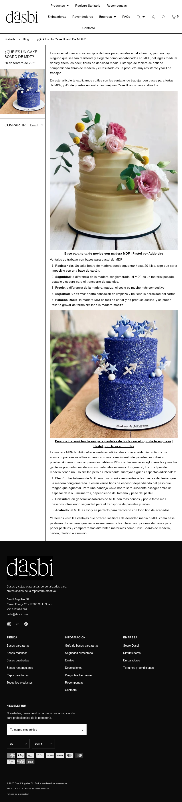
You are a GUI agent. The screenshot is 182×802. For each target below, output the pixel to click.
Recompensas (117, 5)
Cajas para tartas (18, 675)
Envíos (69, 660)
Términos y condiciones (138, 667)
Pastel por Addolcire (148, 253)
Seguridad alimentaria (79, 653)
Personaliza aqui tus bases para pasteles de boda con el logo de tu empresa (113, 441)
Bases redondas (17, 653)
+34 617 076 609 (17, 609)
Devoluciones (73, 667)
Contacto (88, 28)
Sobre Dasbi (131, 645)
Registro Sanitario (87, 5)
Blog (26, 39)
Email (34, 125)
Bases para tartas (18, 645)
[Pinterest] (26, 624)
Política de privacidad (18, 794)
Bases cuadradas (18, 660)
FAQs (126, 16)
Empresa (105, 16)
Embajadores (131, 660)
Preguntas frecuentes (79, 675)
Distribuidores (132, 653)
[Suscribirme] (81, 729)
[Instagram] (9, 624)
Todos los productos (20, 682)
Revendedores (82, 16)
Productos (58, 5)
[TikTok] (17, 624)
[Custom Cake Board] (114, 374)
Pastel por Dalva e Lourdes (113, 446)
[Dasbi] (30, 568)
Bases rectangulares (20, 667)
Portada (10, 39)
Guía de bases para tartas (82, 645)
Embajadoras (56, 16)
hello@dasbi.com (17, 614)
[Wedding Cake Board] (114, 170)
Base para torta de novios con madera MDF (97, 253)
